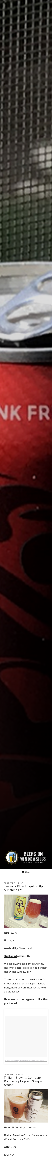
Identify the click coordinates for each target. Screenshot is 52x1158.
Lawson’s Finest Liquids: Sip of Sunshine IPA (25, 888)
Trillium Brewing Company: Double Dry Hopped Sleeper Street (23, 1081)
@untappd (10, 956)
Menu (27, 872)
